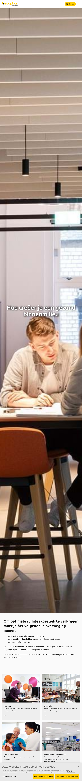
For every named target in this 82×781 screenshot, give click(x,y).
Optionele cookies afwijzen (67, 776)
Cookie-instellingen (9, 776)
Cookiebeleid (71, 772)
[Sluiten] (79, 766)
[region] (41, 772)
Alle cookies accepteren (43, 776)
